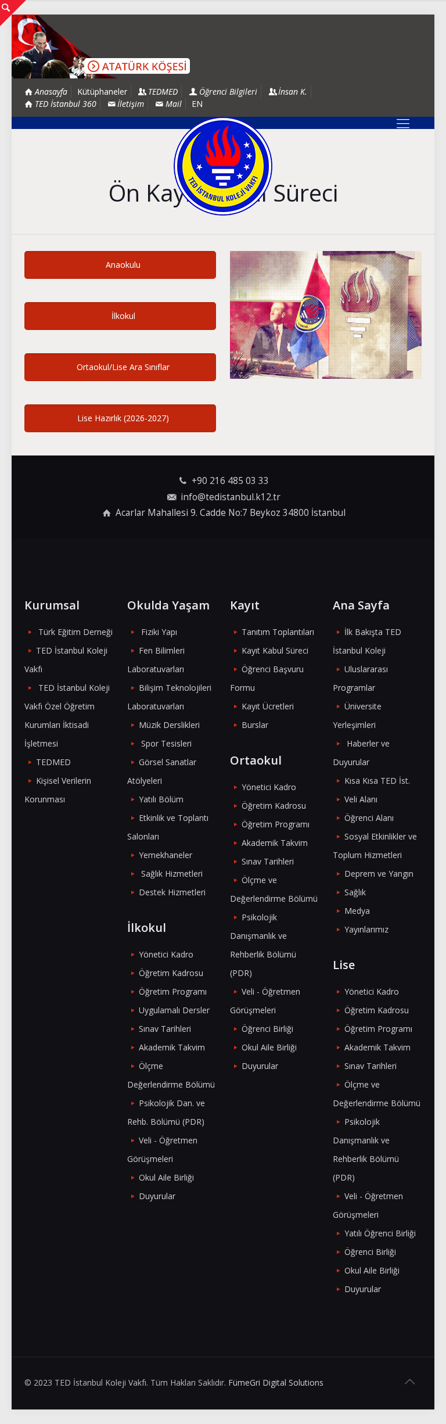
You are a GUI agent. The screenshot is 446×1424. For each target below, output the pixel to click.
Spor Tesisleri (166, 743)
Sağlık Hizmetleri (172, 873)
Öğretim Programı (173, 991)
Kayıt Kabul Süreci (275, 650)
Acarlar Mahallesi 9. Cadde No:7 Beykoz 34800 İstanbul (231, 513)
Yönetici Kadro (166, 954)
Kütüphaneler (102, 91)
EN (197, 103)
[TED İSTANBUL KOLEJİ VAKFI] (223, 166)
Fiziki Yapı (159, 631)
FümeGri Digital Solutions (275, 1382)
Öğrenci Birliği (267, 1028)
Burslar (255, 724)
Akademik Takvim (172, 1047)
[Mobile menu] (403, 122)
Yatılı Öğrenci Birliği (380, 1233)
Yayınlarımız (366, 929)
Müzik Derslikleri (169, 724)
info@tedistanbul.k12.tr (230, 497)
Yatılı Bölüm (161, 799)
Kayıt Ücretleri (268, 706)
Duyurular (157, 1195)
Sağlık (355, 892)
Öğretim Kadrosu (171, 972)
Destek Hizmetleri (172, 892)
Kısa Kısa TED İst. (377, 780)
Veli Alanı (360, 799)
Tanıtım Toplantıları (278, 631)
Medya (357, 910)
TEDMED (53, 761)
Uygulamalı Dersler (174, 1010)
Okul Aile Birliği (166, 1177)
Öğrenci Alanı (369, 817)
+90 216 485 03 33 (230, 481)
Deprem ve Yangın (378, 873)
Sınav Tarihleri (165, 1028)
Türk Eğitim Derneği (75, 631)
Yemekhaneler (165, 854)
